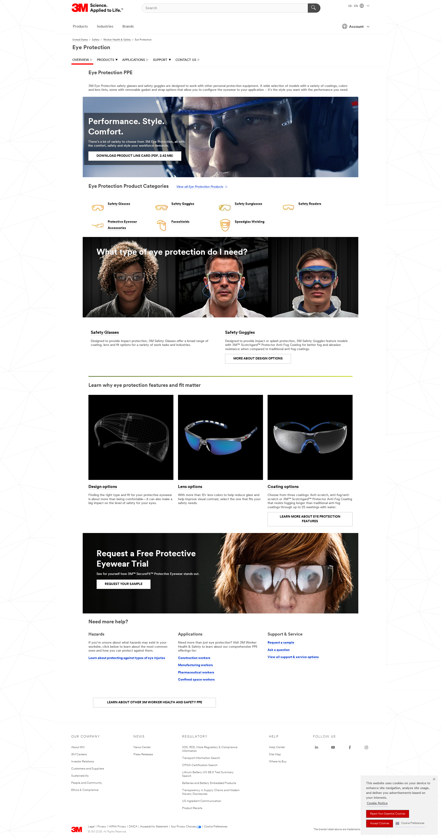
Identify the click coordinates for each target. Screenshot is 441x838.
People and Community (86, 782)
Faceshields (180, 222)
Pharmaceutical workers (196, 672)
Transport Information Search (201, 758)
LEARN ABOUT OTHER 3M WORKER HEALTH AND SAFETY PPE (154, 702)
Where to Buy (278, 761)
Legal (91, 826)
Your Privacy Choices (183, 826)
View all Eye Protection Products (199, 187)
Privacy (101, 826)
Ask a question (279, 650)
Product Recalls (192, 808)
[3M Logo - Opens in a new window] (98, 8)
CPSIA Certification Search (200, 765)
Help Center (277, 747)
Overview (80, 60)
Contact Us (185, 60)
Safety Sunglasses (248, 204)
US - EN (353, 6)
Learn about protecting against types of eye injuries (126, 658)
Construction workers (194, 658)
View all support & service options (293, 657)
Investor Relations (82, 761)
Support (160, 60)
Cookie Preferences (215, 826)
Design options (102, 487)
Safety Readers (309, 204)
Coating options (283, 487)
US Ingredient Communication (201, 801)
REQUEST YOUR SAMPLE (123, 584)
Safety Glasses (119, 204)
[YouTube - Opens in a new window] (333, 747)
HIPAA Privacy (117, 826)
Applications (133, 60)
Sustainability (80, 775)
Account (356, 27)
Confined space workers (196, 679)
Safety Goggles (182, 204)
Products (80, 27)
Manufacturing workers (195, 665)
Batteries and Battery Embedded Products (209, 783)
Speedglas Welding (249, 222)
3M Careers (79, 754)
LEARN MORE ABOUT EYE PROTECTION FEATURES (310, 519)
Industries (105, 27)
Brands (128, 27)
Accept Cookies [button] (379, 823)
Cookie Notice (377, 803)
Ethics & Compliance (85, 790)
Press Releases (143, 754)
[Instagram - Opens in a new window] (366, 747)
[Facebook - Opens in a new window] (349, 747)
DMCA (133, 826)
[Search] (314, 8)
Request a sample (281, 642)
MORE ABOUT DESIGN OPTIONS (258, 358)
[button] (410, 823)
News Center (142, 747)
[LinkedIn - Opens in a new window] (316, 747)
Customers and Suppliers (87, 768)
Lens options (190, 487)
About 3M (78, 747)
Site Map (275, 754)
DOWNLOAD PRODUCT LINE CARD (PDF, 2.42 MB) (134, 156)
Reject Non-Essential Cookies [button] (387, 813)
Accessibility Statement (154, 826)
